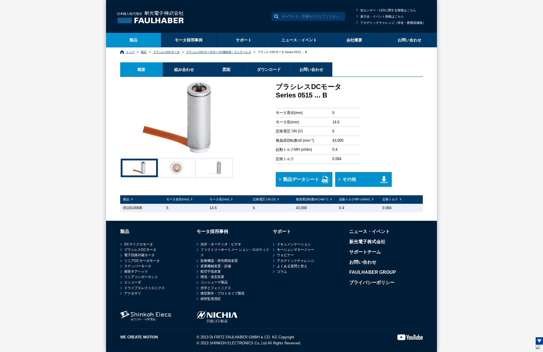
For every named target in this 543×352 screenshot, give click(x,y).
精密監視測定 (211, 299)
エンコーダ (132, 282)
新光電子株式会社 (367, 241)
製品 (133, 40)
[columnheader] (141, 199)
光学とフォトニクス (216, 288)
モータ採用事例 (188, 40)
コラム (282, 271)
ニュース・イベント (299, 40)
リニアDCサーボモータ (142, 261)
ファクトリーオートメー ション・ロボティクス (235, 252)
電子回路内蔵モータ (139, 255)
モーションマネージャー (295, 250)
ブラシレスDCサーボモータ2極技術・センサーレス (218, 52)
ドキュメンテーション (294, 244)
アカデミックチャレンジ (295, 261)
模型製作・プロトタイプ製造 (223, 293)
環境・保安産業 (212, 277)
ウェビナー (285, 255)
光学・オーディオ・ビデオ (221, 244)
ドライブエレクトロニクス (144, 288)
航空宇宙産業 (211, 271)
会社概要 (354, 40)
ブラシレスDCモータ (166, 52)
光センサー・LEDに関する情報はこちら (388, 10)
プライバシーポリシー (372, 282)
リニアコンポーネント (141, 277)
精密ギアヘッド (136, 271)
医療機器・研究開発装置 (219, 261)
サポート (244, 40)
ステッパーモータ (137, 266)
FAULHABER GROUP (372, 272)
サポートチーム (365, 251)
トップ (130, 52)
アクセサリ (132, 293)
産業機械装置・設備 (216, 266)
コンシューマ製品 (214, 282)
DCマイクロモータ (138, 244)
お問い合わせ (409, 40)
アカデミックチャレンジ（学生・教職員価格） (393, 22)
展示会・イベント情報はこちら (382, 16)
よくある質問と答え (292, 266)
